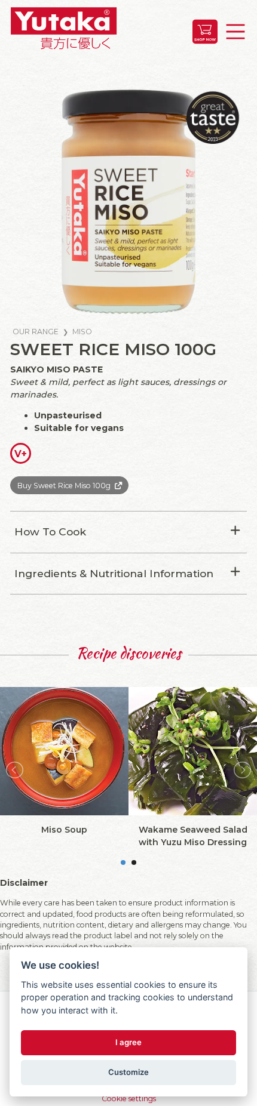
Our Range (36, 331)
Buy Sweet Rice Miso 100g (64, 485)
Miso (82, 331)
